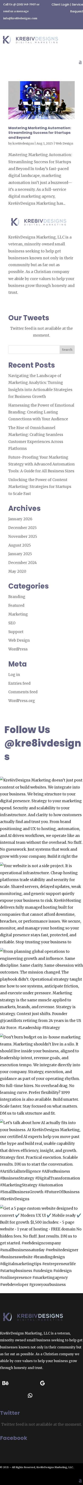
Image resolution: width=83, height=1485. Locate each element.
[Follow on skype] (5, 1395)
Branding (16, 596)
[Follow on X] (17, 1395)
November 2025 (22, 536)
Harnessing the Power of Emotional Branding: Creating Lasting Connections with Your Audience (41, 412)
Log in (14, 674)
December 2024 (22, 562)
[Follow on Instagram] (54, 1383)
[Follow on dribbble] (17, 1383)
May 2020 (17, 571)
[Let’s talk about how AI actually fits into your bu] (41, 1161)
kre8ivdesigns (23, 143)
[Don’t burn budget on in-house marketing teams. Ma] (41, 1075)
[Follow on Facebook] (30, 1383)
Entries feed (19, 683)
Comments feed (22, 692)
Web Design (64, 143)
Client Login (60, 4)
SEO (12, 623)
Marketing (18, 614)
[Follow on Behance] (5, 1383)
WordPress (18, 649)
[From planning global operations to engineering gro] (41, 990)
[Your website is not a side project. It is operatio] (41, 904)
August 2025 (19, 545)
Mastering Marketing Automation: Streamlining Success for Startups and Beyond (39, 132)
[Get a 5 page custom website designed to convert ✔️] (41, 1246)
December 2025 (22, 527)
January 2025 (20, 554)
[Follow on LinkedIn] (67, 1383)
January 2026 (20, 519)
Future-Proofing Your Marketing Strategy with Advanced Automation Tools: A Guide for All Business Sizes (41, 464)
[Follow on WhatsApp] (30, 1395)
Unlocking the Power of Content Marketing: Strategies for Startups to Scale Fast (39, 486)
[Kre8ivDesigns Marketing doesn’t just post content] (41, 818)
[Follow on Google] (42, 1383)
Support (15, 631)
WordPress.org (21, 700)
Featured (16, 605)
